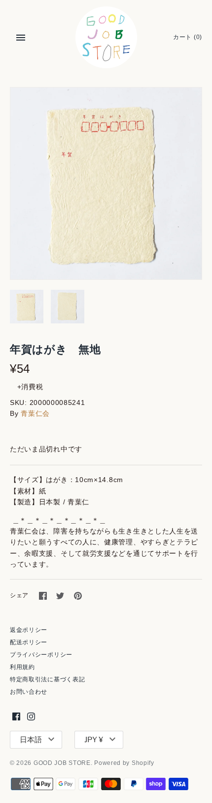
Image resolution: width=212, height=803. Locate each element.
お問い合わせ (28, 691)
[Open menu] (21, 37)
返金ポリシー (28, 629)
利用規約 (22, 667)
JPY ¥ (93, 739)
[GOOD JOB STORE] (106, 37)
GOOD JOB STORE (62, 762)
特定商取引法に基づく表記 (47, 679)
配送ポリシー (28, 642)
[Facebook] (16, 716)
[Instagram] (31, 716)
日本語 (31, 739)
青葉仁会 (35, 413)
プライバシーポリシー (41, 654)
